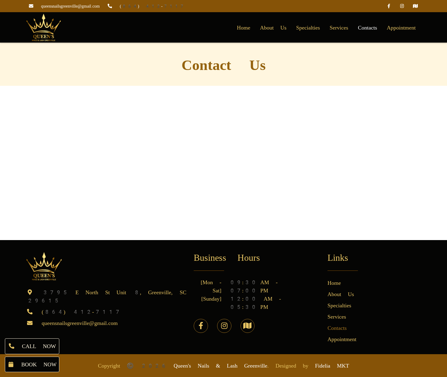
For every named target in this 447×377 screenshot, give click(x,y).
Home (243, 27)
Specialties (308, 27)
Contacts (367, 27)
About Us (273, 27)
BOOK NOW (36, 364)
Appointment (401, 27)
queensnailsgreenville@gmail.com (70, 6)
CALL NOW (35, 346)
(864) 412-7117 (152, 6)
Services (339, 27)
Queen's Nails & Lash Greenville (220, 365)
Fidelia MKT (332, 365)
